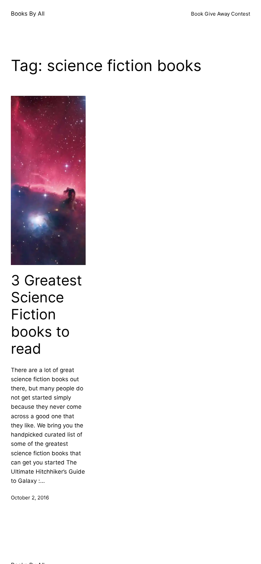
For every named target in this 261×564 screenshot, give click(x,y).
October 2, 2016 (30, 497)
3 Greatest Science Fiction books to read (46, 314)
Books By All (28, 13)
